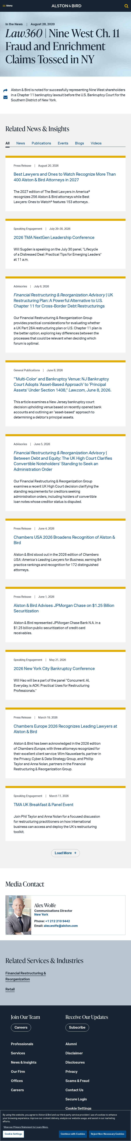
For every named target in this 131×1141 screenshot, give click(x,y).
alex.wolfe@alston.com (61, 925)
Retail (10, 989)
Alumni (71, 1044)
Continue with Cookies (73, 1134)
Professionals (22, 1044)
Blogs (79, 143)
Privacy (71, 1071)
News (20, 143)
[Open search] (126, 6)
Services (18, 1053)
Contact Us (74, 1090)
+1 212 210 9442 (57, 921)
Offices (17, 1081)
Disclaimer (74, 1053)
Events (63, 143)
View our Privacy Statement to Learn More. (26, 1127)
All (7, 143)
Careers (17, 1090)
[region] (65, 1125)
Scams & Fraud (77, 1081)
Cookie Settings (78, 1108)
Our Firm (18, 1071)
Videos (96, 143)
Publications (41, 143)
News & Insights (24, 1062)
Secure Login (76, 1099)
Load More (63, 853)
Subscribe (77, 1027)
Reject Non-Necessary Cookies (107, 1134)
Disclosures (75, 1062)
